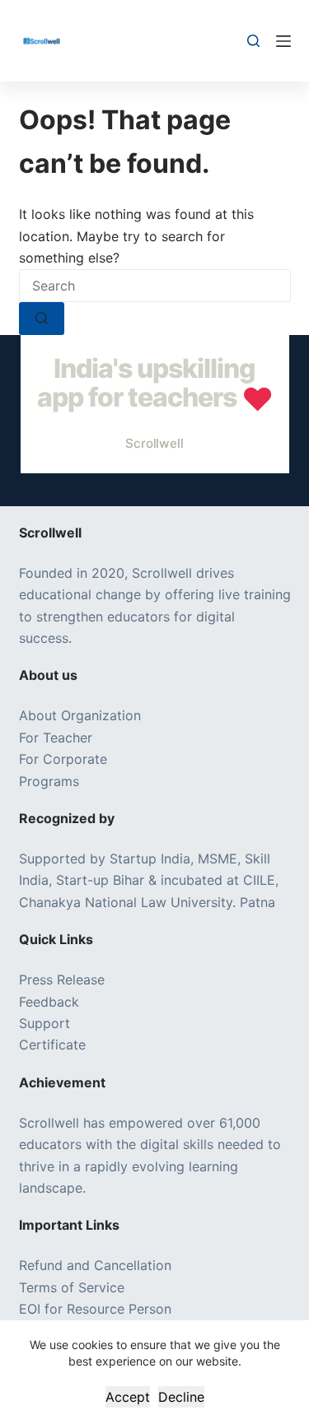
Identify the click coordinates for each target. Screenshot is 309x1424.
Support (44, 1023)
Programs (49, 781)
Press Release (62, 979)
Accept (127, 1397)
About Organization (80, 715)
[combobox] (155, 285)
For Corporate (63, 759)
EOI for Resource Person (97, 1309)
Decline (181, 1397)
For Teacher (55, 737)
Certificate (52, 1044)
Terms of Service (71, 1287)
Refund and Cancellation (95, 1265)
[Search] (253, 41)
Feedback (49, 1002)
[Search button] (41, 318)
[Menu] (283, 41)
